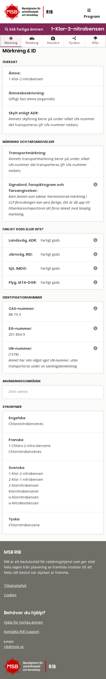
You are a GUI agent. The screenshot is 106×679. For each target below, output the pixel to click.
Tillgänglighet (15, 585)
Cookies (10, 595)
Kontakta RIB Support (21, 631)
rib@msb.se (14, 646)
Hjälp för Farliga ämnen (23, 622)
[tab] (10, 41)
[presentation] (10, 41)
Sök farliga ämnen (25, 29)
